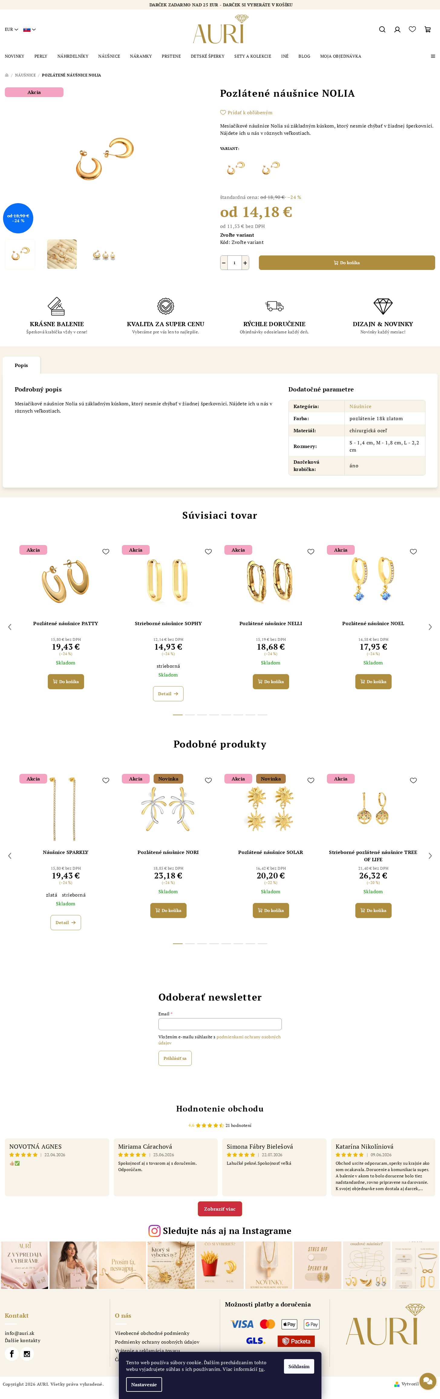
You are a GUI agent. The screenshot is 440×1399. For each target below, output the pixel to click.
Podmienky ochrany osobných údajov (157, 1342)
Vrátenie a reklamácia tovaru (147, 1350)
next (430, 627)
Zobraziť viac (220, 1209)
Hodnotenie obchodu (220, 1108)
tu (261, 1369)
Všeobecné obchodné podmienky (152, 1333)
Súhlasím (299, 1366)
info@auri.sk (19, 1333)
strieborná (168, 666)
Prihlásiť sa (175, 1058)
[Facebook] (12, 1354)
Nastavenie (144, 1384)
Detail (164, 693)
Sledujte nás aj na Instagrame (227, 1230)
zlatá (51, 894)
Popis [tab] (21, 365)
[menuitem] (14, 56)
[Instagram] (27, 1354)
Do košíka (350, 262)
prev (10, 627)
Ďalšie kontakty (22, 1340)
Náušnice (360, 406)
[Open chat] (428, 1382)
